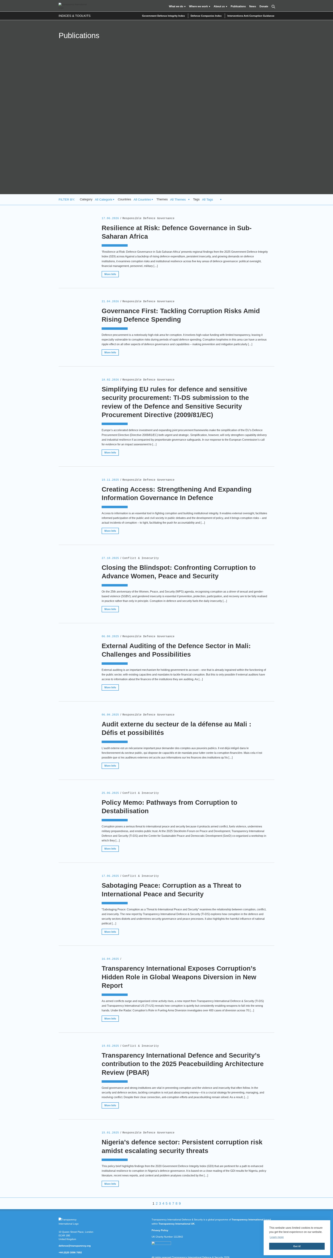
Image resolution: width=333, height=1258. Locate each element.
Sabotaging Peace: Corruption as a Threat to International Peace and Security (171, 890)
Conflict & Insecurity (140, 558)
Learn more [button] (277, 1237)
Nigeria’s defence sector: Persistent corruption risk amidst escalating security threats (182, 1146)
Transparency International (247, 1219)
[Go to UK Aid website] (161, 1244)
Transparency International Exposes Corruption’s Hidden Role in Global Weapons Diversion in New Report (179, 977)
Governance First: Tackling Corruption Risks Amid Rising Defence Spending (181, 315)
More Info (110, 274)
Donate (263, 6)
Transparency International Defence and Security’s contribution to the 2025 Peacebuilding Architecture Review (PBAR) (183, 1064)
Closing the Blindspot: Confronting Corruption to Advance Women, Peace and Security (179, 572)
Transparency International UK (177, 1223)
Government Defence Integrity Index (163, 15)
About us (219, 6)
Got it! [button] (297, 1246)
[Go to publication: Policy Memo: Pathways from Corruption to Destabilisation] (76, 816)
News (252, 6)
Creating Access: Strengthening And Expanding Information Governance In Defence (176, 493)
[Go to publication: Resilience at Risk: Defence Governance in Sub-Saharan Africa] (76, 241)
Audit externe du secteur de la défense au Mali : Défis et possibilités (176, 728)
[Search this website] (273, 6)
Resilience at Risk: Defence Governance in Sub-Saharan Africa (177, 232)
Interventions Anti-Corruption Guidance (250, 15)
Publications (238, 6)
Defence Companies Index (206, 15)
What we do (176, 6)
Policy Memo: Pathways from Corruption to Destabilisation (169, 807)
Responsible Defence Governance (148, 218)
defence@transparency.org (75, 1245)
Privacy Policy (160, 1230)
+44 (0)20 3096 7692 (70, 1252)
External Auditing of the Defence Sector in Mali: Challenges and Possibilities (176, 650)
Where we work (198, 6)
